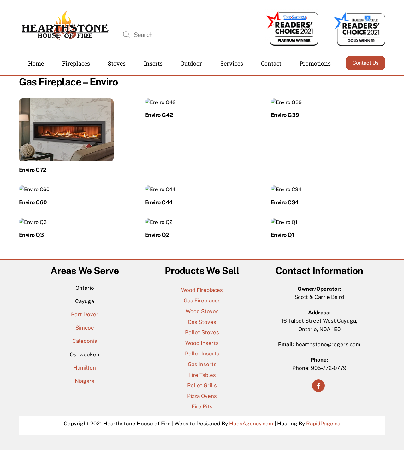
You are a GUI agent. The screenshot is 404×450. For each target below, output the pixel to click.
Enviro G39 (285, 115)
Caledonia (84, 341)
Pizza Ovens (202, 396)
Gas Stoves (202, 322)
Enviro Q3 (31, 234)
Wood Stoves (202, 311)
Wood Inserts (202, 343)
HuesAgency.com (251, 423)
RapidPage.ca (323, 423)
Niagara (84, 381)
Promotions (315, 63)
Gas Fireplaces (202, 300)
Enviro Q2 (157, 234)
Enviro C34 (285, 202)
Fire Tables (202, 375)
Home (36, 63)
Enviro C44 (159, 202)
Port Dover (84, 314)
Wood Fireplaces (202, 290)
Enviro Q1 (282, 234)
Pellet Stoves (202, 332)
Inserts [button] (153, 63)
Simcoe (84, 327)
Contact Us (365, 63)
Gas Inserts (202, 364)
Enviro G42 (159, 115)
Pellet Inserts (202, 353)
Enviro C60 (33, 202)
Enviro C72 (32, 170)
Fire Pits (202, 406)
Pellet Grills (202, 385)
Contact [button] (271, 63)
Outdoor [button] (191, 63)
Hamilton (84, 368)
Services (231, 63)
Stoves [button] (117, 63)
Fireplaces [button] (76, 63)
